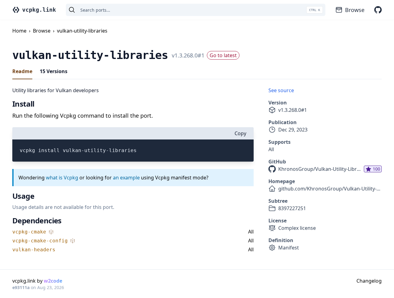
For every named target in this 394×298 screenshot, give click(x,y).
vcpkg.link (39, 9)
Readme (22, 71)
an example (126, 177)
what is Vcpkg (62, 177)
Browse (354, 10)
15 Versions (53, 71)
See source (281, 90)
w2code (53, 280)
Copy (240, 133)
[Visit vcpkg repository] (378, 10)
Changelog (369, 280)
